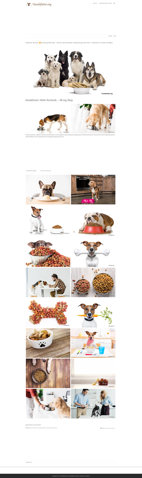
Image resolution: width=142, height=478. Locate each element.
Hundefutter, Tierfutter (31, 170)
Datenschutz (82, 476)
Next (115, 36)
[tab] (31, 171)
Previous (110, 36)
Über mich (78, 476)
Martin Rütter (29, 462)
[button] (114, 3)
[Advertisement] (71, 19)
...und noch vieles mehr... (45, 170)
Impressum (87, 476)
